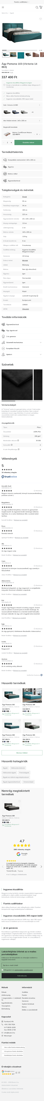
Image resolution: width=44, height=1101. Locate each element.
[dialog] (23, 85)
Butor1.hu (5, 13)
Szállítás (25, 992)
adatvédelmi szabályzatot (23, 970)
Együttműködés (7, 1003)
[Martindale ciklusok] (18, 440)
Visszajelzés (6, 1006)
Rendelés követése (28, 998)
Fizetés (24, 995)
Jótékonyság (6, 995)
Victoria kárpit (9, 405)
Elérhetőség (6, 1009)
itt (27, 269)
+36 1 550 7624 (9, 1024)
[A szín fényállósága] (18, 449)
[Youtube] (37, 1082)
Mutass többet (22, 753)
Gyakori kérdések (28, 1004)
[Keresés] (37, 7)
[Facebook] (30, 1082)
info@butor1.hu (9, 1033)
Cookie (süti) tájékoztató (10, 1092)
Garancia (25, 1001)
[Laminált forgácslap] (37, 296)
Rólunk (4, 992)
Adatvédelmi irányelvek (10, 1085)
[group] (22, 865)
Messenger (8, 1036)
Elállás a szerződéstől (29, 1010)
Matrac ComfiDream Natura (22, 132)
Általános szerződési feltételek (12, 1089)
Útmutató (25, 309)
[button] (22, 2)
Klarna (24, 1007)
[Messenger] (40, 1082)
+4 (9, 711)
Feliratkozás (22, 976)
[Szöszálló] (11, 445)
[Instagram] (33, 1082)
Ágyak (12, 13)
